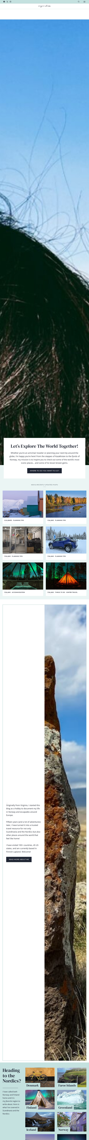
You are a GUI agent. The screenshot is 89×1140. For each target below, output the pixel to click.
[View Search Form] (78, 1)
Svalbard (8, 520)
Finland (51, 520)
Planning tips (18, 520)
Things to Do (60, 592)
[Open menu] (84, 1)
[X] (7, 1)
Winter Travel (71, 592)
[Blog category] (40, 1077)
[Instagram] (10, 1)
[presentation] (23, 504)
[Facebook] (4, 1)
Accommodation (18, 592)
